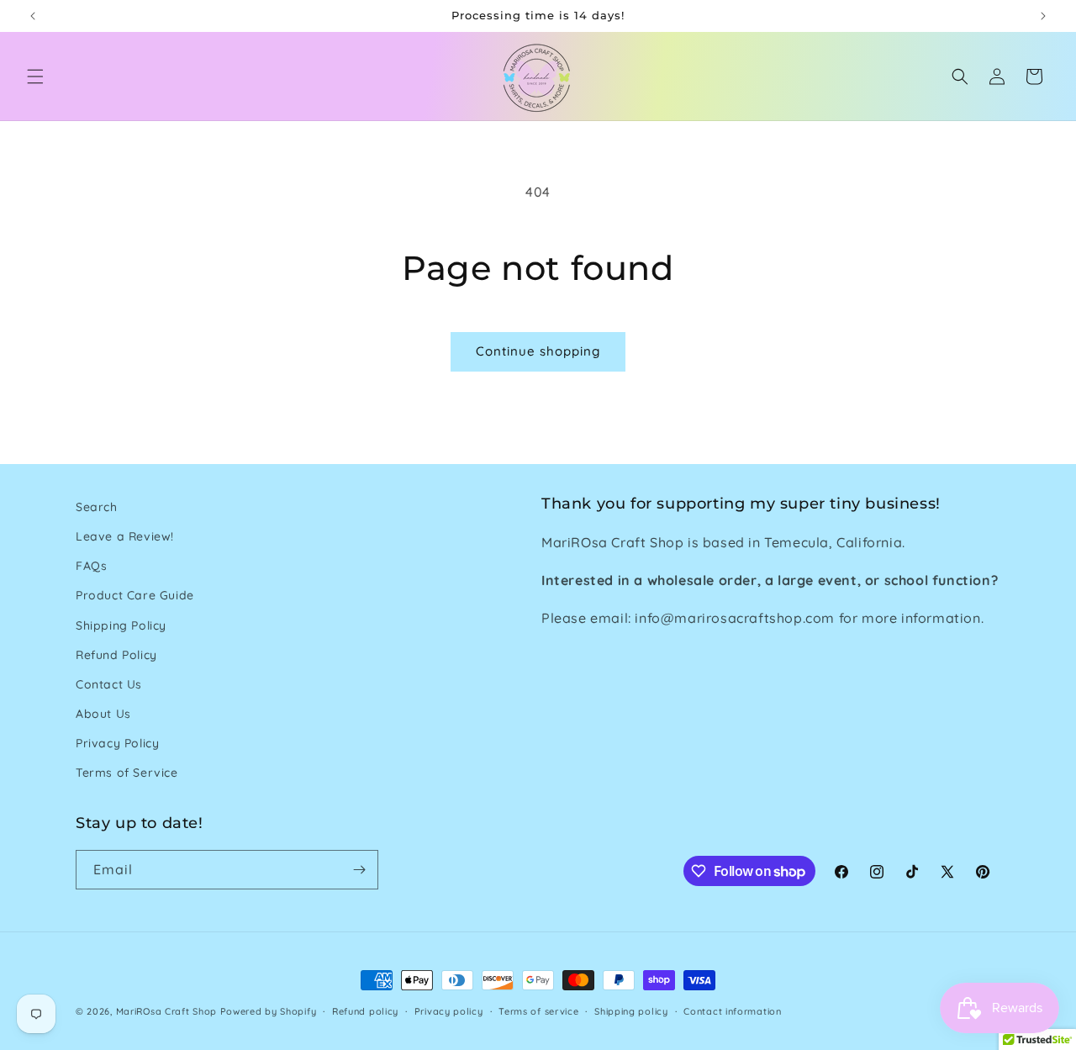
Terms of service (538, 1011)
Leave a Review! (125, 536)
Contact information (732, 1011)
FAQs (91, 565)
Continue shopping (538, 351)
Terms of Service (127, 772)
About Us (103, 713)
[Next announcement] (1043, 16)
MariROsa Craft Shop (166, 1011)
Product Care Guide (135, 595)
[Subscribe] (358, 869)
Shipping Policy (121, 625)
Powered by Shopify (268, 1011)
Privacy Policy (117, 743)
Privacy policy (448, 1011)
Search (97, 506)
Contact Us (109, 684)
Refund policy (365, 1011)
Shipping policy (631, 1011)
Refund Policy (116, 654)
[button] (35, 76)
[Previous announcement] (32, 16)
